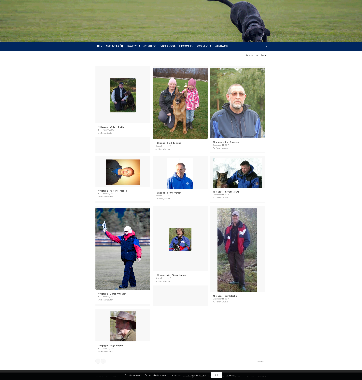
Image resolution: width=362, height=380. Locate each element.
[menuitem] (99, 45)
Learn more (230, 375)
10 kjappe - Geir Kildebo (225, 296)
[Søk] (265, 45)
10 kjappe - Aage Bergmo (110, 345)
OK (216, 375)
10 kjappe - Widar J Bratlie (111, 127)
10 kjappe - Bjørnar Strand (226, 191)
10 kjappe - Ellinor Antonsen (112, 293)
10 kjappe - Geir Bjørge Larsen (171, 275)
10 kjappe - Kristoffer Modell (112, 190)
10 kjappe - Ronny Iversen (168, 192)
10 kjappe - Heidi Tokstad (168, 143)
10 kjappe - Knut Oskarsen (226, 142)
